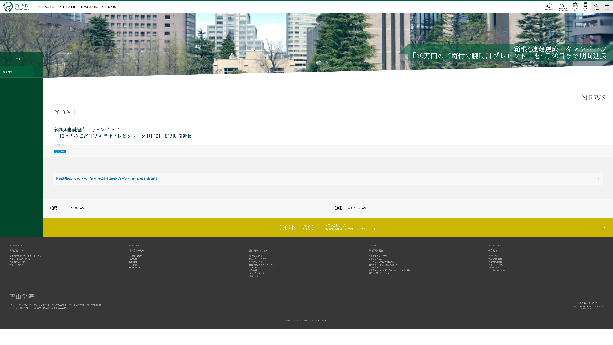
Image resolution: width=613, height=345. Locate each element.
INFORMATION (494, 246)
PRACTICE (253, 246)
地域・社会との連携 (257, 258)
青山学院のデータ (17, 261)
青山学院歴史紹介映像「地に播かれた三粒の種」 (390, 270)
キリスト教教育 (136, 256)
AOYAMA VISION (256, 256)
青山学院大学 (25, 305)
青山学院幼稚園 (94, 305)
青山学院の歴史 (109, 6)
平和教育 (133, 264)
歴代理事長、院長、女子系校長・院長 (385, 264)
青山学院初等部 (76, 305)
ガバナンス (254, 276)
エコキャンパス (255, 267)
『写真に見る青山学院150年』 (382, 261)
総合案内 (7, 72)
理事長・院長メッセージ (21, 258)
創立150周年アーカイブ (379, 273)
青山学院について (47, 6)
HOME (13, 305)
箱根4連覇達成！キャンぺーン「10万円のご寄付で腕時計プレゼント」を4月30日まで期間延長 (107, 178)
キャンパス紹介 (16, 264)
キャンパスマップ (496, 264)
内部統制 (253, 270)
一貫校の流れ (135, 267)
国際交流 (133, 261)
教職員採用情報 (495, 258)
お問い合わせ (494, 256)
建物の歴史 (373, 267)
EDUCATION (134, 246)
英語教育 (133, 258)
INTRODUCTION (16, 246)
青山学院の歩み (375, 258)
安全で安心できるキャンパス (261, 264)
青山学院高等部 (41, 305)
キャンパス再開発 (256, 261)
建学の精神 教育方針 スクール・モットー (27, 256)
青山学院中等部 (59, 305)
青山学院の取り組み (88, 6)
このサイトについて (497, 270)
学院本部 (60, 151)
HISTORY (372, 246)
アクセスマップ (495, 267)
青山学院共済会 (495, 261)
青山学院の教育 (67, 6)
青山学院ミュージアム (378, 256)
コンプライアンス (256, 273)
